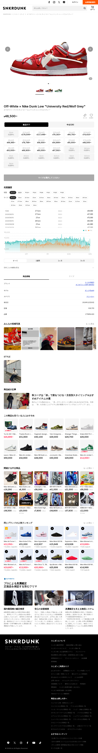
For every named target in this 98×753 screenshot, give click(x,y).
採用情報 (54, 661)
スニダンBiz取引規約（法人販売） (62, 690)
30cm (55, 201)
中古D (55, 192)
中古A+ (27, 192)
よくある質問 (79, 677)
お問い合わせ (55, 680)
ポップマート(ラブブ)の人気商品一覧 (63, 726)
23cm (34, 197)
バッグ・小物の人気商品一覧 (82, 709)
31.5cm (77, 201)
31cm (70, 201)
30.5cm (63, 201)
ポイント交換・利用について (60, 674)
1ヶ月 (60, 261)
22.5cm (27, 197)
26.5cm (85, 197)
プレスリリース (80, 651)
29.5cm (48, 201)
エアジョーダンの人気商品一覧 (61, 716)
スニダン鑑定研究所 (57, 645)
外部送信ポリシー (56, 658)
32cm (84, 201)
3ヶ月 (83, 261)
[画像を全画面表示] (49, 49)
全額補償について (56, 684)
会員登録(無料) (90, 2)
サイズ (71, 276)
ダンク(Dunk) (89, 290)
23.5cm (41, 197)
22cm (19, 197)
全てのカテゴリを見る (58, 729)
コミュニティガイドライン (70, 680)
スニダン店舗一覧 (74, 648)
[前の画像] (7, 49)
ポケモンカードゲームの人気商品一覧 (63, 712)
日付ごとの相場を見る (11, 267)
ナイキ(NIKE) (89, 282)
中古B (41, 192)
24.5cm (56, 197)
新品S (20, 192)
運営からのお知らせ (71, 684)
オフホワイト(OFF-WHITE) (85, 285)
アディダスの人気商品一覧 (81, 719)
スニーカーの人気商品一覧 (59, 706)
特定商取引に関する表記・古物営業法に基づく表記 (67, 655)
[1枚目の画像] (48, 83)
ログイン (75, 2)
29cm (41, 201)
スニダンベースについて (58, 648)
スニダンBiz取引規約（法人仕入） (70, 687)
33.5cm (27, 205)
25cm (63, 197)
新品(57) (26, 125)
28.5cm (34, 201)
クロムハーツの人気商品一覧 (60, 722)
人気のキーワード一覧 (84, 726)
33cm (20, 205)
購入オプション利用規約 (79, 674)
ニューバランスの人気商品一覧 (61, 719)
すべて (13, 192)
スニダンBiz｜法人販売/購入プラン (62, 651)
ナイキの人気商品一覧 (84, 712)
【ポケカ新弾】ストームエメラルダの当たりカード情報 (68, 741)
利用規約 (83, 684)
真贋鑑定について (69, 670)
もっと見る (90, 324)
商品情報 (26, 276)
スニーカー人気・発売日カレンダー (62, 703)
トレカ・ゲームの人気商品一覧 (61, 709)
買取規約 (54, 687)
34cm (34, 205)
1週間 (38, 261)
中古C (48, 192)
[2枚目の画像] (49, 83)
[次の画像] (90, 49)
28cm (27, 201)
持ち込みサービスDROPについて (61, 677)
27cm (12, 201)
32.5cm (13, 205)
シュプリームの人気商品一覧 (82, 716)
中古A (34, 192)
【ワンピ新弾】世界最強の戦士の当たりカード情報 (67, 745)
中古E (62, 192)
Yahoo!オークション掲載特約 (60, 693)
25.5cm (70, 197)
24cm (48, 197)
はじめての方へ (56, 670)
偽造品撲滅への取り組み (74, 645)
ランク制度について (83, 670)
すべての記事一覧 (56, 748)
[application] (49, 244)
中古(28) (70, 125)
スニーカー (90, 296)
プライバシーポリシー (72, 658)
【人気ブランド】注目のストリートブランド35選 (66, 738)
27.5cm (20, 201)
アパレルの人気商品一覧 (78, 706)
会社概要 (84, 658)
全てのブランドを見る (75, 729)
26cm (77, 197)
